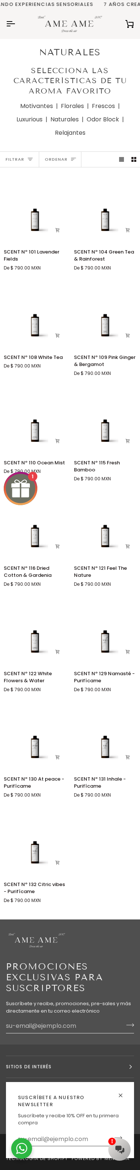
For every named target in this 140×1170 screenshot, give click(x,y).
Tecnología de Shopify (37, 1158)
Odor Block (103, 119)
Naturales (64, 119)
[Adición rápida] (127, 546)
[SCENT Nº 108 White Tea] (35, 313)
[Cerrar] (123, 1092)
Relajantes (70, 132)
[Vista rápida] (57, 230)
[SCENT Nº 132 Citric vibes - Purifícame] (35, 840)
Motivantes (36, 106)
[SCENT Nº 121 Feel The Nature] (105, 524)
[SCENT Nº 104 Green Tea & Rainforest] (105, 207)
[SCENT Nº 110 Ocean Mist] (35, 418)
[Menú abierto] (17, 24)
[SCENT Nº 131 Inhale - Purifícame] (105, 734)
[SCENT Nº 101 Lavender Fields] (35, 207)
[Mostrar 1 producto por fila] (121, 159)
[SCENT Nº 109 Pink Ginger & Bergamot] (105, 313)
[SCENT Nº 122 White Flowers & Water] (35, 629)
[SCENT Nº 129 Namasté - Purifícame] (105, 629)
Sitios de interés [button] (29, 1066)
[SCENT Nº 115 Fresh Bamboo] (105, 418)
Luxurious (29, 119)
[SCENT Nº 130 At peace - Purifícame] (35, 734)
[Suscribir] (128, 1025)
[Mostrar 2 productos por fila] (134, 159)
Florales (72, 106)
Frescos (103, 106)
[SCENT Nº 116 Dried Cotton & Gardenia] (35, 524)
